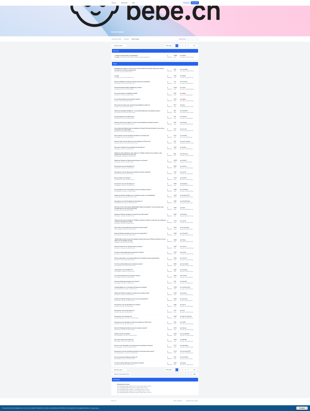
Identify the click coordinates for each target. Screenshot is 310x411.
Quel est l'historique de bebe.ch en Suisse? (126, 281)
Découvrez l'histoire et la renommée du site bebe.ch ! (129, 147)
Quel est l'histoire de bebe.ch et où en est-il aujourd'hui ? (130, 233)
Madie (117, 77)
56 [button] (194, 45)
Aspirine (118, 118)
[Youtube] (120, 400)
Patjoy (117, 242)
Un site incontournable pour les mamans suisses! (128, 264)
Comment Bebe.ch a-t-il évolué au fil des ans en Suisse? (130, 287)
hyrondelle (118, 265)
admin (117, 57)
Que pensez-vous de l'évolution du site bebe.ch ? (128, 201)
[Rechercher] (194, 39)
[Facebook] (117, 400)
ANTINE (118, 341)
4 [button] (185, 45)
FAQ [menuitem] (133, 2)
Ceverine (118, 83)
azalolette (118, 191)
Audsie (118, 148)
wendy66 (185, 69)
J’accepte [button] (302, 408)
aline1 (184, 87)
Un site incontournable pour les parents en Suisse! (129, 252)
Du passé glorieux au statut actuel (124, 116)
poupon (118, 167)
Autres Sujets (117, 32)
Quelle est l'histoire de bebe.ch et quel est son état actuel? (131, 214)
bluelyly (118, 124)
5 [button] (188, 45)
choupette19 (119, 335)
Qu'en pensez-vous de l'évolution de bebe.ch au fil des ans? (131, 135)
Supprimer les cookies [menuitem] (192, 400)
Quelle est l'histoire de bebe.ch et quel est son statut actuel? (131, 293)
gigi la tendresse (120, 318)
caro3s (118, 223)
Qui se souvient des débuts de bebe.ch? (125, 357)
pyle (117, 100)
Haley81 (118, 283)
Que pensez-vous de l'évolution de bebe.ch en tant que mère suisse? (134, 351)
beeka (117, 364)
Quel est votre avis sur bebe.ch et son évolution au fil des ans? (132, 141)
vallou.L (118, 248)
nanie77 (118, 259)
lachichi (118, 294)
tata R (117, 306)
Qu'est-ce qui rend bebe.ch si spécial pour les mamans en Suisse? (133, 345)
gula (117, 106)
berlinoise (118, 156)
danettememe (119, 202)
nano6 (117, 173)
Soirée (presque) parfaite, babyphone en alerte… (128, 87)
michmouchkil (119, 288)
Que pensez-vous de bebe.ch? (123, 316)
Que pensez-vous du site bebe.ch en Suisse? (127, 304)
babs (117, 210)
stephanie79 (119, 197)
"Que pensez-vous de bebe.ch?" (123, 269)
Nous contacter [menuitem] (178, 400)
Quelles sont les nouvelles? (122, 333)
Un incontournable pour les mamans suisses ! (127, 99)
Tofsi (117, 71)
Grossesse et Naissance (144, 57)
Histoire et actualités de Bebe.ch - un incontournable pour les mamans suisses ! (137, 110)
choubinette (119, 229)
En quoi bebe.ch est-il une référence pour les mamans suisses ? (132, 189)
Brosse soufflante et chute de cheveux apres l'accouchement (132, 81)
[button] (197, 45)
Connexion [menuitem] (186, 2)
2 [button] (179, 45)
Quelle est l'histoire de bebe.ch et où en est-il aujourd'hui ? (131, 299)
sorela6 (118, 277)
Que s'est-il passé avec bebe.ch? (124, 339)
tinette (117, 254)
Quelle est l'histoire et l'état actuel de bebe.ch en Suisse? (131, 160)
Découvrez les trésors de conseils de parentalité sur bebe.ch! (132, 105)
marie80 (118, 137)
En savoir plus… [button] (95, 408)
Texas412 (118, 235)
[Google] (121, 400)
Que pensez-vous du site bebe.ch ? (124, 183)
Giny (117, 312)
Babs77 (118, 95)
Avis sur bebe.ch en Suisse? (122, 178)
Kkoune (118, 329)
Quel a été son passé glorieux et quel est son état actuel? (130, 227)
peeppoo (118, 185)
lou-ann (118, 131)
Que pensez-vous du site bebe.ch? (124, 166)
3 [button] (182, 45)
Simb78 (118, 162)
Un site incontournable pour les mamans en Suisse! (129, 363)
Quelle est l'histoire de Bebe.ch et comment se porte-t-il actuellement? (134, 195)
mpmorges (119, 347)
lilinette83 (118, 358)
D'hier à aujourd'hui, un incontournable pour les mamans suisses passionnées (136, 258)
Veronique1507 (120, 352)
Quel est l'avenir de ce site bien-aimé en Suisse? (128, 246)
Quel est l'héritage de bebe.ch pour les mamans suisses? (130, 328)
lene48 (118, 179)
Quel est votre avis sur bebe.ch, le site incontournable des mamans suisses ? (136, 122)
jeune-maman (119, 143)
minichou (118, 300)
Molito (117, 89)
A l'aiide (116, 76)
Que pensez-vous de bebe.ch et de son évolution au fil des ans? (132, 322)
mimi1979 (118, 112)
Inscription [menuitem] (195, 2)
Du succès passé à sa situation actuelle (125, 93)
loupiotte (118, 271)
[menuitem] (123, 2)
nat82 (117, 323)
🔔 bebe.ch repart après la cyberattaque (126, 55)
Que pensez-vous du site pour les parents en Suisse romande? (132, 172)
